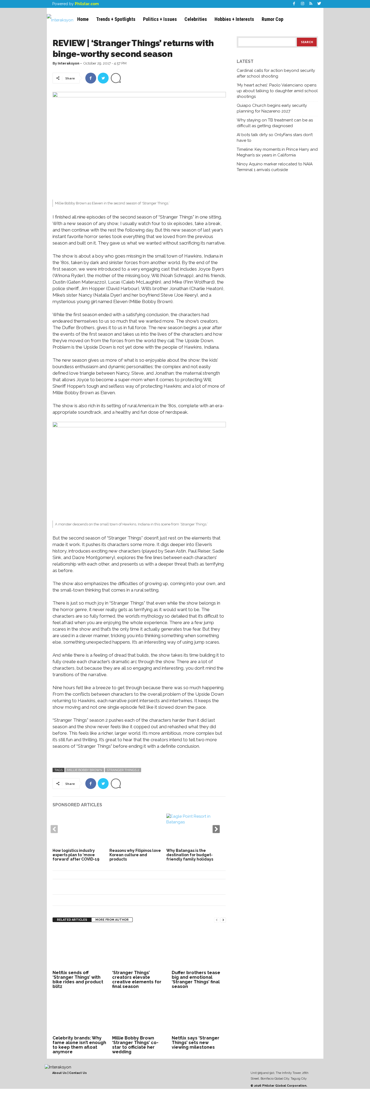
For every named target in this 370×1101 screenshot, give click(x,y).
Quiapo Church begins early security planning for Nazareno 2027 (272, 108)
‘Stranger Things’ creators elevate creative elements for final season (136, 979)
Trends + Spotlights (115, 19)
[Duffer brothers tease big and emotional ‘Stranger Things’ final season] (199, 948)
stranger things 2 (123, 770)
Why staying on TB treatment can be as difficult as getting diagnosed (275, 123)
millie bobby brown (84, 770)
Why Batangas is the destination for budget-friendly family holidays (189, 854)
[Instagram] (302, 4)
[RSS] (311, 4)
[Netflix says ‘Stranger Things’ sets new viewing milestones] (199, 1013)
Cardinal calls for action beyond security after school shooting (276, 73)
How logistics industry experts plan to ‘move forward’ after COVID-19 (76, 854)
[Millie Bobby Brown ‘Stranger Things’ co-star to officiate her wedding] (139, 1013)
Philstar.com (87, 4)
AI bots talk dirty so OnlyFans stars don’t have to (275, 137)
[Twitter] (319, 4)
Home (83, 19)
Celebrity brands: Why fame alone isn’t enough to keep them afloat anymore (79, 1044)
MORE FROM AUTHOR (112, 920)
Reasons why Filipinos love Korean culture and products (135, 854)
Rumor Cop (272, 19)
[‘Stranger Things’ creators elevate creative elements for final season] (139, 948)
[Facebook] (294, 4)
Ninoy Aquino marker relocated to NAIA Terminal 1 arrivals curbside (275, 167)
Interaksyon (68, 63)
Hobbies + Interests (234, 19)
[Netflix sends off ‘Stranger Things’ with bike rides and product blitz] (80, 948)
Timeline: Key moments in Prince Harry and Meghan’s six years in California (277, 152)
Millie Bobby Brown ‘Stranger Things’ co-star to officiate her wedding (135, 1044)
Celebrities (195, 19)
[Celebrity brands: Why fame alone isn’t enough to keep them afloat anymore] (80, 1013)
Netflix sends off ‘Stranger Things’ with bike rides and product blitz (78, 979)
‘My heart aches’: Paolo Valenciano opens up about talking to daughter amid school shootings (277, 91)
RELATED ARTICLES (72, 920)
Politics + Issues (160, 19)
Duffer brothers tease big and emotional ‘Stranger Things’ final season (196, 979)
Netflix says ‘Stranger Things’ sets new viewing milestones (195, 1042)
